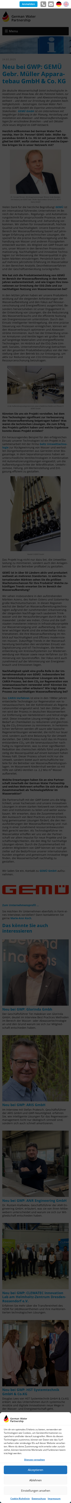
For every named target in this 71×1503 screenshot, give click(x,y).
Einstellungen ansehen (35, 1490)
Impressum (54, 1498)
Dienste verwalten (34, 1459)
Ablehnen (35, 1480)
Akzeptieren (35, 1470)
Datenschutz (39, 1498)
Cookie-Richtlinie (20, 1498)
